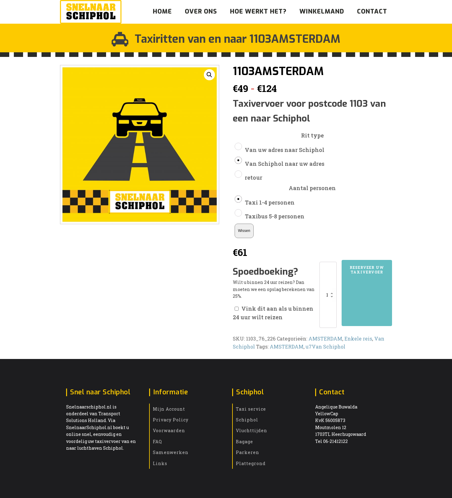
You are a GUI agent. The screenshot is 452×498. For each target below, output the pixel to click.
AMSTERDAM (325, 338)
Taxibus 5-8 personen (274, 216)
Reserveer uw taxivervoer (367, 269)
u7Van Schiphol (325, 346)
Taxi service (251, 409)
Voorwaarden (169, 430)
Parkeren (247, 452)
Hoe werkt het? (258, 11)
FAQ (157, 441)
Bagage (244, 441)
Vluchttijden (251, 430)
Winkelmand (321, 11)
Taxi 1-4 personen (270, 202)
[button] (209, 74)
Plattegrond (251, 463)
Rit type (312, 135)
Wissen (244, 231)
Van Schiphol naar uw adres (284, 163)
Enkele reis (358, 338)
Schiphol (247, 420)
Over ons (201, 11)
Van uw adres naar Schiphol (284, 149)
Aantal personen (312, 188)
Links (160, 463)
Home (162, 11)
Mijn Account (169, 409)
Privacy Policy (170, 420)
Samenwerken (170, 452)
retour (253, 177)
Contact (372, 11)
